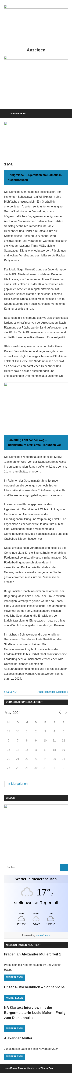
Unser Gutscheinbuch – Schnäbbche (34, 987)
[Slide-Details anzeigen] (36, 80)
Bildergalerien (18, 783)
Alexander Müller (18, 1038)
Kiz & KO (11, 691)
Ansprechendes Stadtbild (52, 691)
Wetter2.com (43, 935)
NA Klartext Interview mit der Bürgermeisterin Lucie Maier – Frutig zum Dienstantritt (35, 1013)
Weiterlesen (14, 977)
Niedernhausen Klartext (23, 945)
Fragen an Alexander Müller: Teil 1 (32, 954)
